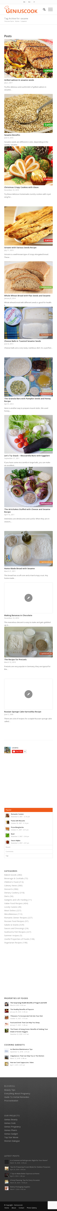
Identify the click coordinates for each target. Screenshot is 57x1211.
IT (34, 2)
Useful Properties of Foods (16, 939)
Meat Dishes (10, 910)
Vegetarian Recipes (13, 942)
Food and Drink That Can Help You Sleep (25, 1023)
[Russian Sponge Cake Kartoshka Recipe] (28, 694)
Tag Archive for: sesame (16, 18)
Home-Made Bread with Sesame (19, 568)
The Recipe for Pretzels (15, 659)
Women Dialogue (12, 1141)
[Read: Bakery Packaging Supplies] (6, 1188)
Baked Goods (10, 874)
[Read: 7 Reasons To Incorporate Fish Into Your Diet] (6, 1017)
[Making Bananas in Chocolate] (28, 597)
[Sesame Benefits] (28, 113)
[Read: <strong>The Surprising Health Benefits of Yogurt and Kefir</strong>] (6, 1004)
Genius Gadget (11, 1133)
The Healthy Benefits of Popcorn (22, 1009)
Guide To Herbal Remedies (16, 1097)
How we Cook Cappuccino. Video (22, 1062)
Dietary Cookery (11, 892)
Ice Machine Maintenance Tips (21, 1049)
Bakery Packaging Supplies (20, 1187)
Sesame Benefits (12, 135)
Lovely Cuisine (10, 907)
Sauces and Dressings (14, 928)
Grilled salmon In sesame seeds (19, 80)
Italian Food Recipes (13, 903)
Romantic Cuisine (17, 814)
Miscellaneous (10, 914)
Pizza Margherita (17, 827)
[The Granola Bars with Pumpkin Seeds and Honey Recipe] (28, 376)
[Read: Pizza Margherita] (7, 828)
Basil (12, 834)
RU (29, 2)
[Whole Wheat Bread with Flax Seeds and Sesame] (28, 277)
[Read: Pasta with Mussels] (7, 822)
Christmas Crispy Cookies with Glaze (21, 187)
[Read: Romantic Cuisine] (7, 815)
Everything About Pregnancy (17, 1093)
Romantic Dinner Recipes (15, 917)
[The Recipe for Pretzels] (28, 642)
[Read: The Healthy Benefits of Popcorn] (6, 1010)
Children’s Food (11, 882)
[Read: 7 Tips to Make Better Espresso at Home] (6, 1175)
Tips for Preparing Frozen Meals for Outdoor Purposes (30, 1167)
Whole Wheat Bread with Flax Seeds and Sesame (27, 295)
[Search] (42, 9)
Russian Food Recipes (14, 921)
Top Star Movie (11, 1137)
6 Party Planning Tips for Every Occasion (25, 1180)
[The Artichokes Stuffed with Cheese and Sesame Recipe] (28, 487)
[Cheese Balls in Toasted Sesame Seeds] (28, 323)
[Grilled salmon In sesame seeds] (28, 58)
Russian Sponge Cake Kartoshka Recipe (22, 711)
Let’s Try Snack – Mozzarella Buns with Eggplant (27, 455)
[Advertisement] (26, 780)
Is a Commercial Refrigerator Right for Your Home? (29, 1160)
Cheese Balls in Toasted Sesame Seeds (22, 341)
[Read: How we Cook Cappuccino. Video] (6, 1064)
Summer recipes (11, 935)
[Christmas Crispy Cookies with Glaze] (28, 165)
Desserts (8, 889)
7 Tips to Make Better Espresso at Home (24, 1174)
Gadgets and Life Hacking (16, 899)
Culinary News (10, 885)
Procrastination (11, 1100)
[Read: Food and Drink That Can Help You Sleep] (6, 1024)
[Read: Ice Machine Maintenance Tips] (6, 1050)
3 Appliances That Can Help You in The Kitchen (27, 1056)
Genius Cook (10, 1123)
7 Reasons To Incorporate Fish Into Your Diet (26, 1016)
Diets (6, 896)
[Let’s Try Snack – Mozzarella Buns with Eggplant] (28, 434)
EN (24, 2)
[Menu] (49, 9)
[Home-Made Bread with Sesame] (28, 548)
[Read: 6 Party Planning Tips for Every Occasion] (6, 1181)
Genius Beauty (10, 1119)
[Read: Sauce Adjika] (7, 842)
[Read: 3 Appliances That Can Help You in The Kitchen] (6, 1057)
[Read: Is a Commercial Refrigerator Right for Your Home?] (6, 1161)
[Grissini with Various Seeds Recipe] (28, 225)
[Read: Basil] (7, 835)
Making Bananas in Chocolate (18, 615)
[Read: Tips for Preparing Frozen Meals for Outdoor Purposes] (6, 1168)
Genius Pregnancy (12, 1126)
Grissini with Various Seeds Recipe (20, 247)
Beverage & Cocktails (14, 878)
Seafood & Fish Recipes (15, 932)
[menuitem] (24, 2)
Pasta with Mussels (18, 821)
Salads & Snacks (11, 924)
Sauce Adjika (15, 840)
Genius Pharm (10, 1130)
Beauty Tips (9, 1090)
